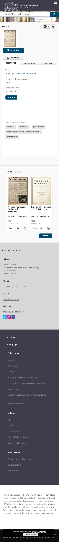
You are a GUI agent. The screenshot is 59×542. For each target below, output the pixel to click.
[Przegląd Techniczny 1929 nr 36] (9, 38)
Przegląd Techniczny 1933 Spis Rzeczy (41, 208)
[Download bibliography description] (10, 228)
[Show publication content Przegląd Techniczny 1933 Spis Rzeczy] (41, 228)
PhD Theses (13, 366)
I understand (30, 534)
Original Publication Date (18, 437)
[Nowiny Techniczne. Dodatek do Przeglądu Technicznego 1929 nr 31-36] (18, 191)
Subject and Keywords (17, 443)
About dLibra (13, 470)
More (45, 235)
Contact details (14, 465)
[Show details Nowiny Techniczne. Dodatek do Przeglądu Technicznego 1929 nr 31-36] (24, 228)
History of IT (13, 371)
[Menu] (55, 2)
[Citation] (53, 26)
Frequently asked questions (20, 459)
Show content (13, 50)
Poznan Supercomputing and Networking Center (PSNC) (30, 537)
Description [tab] (11, 63)
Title (9, 420)
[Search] (54, 14)
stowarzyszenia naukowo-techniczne (24, 131)
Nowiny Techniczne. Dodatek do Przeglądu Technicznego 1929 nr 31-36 (17, 209)
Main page (12, 344)
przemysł (24, 126)
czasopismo (10, 91)
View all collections (16, 403)
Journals (11, 360)
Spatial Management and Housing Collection (27, 395)
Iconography (13, 389)
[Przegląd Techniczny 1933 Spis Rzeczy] (41, 191)
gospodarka (38, 126)
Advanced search (43, 19)
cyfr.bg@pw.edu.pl (11, 299)
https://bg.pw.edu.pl (11, 311)
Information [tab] (29, 63)
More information (39, 531)
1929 (7, 82)
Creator (11, 425)
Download (14, 57)
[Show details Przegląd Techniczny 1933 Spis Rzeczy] (48, 228)
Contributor (13, 431)
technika (11, 126)
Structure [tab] (47, 63)
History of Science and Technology (23, 377)
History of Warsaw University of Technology (27, 383)
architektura (12, 136)
